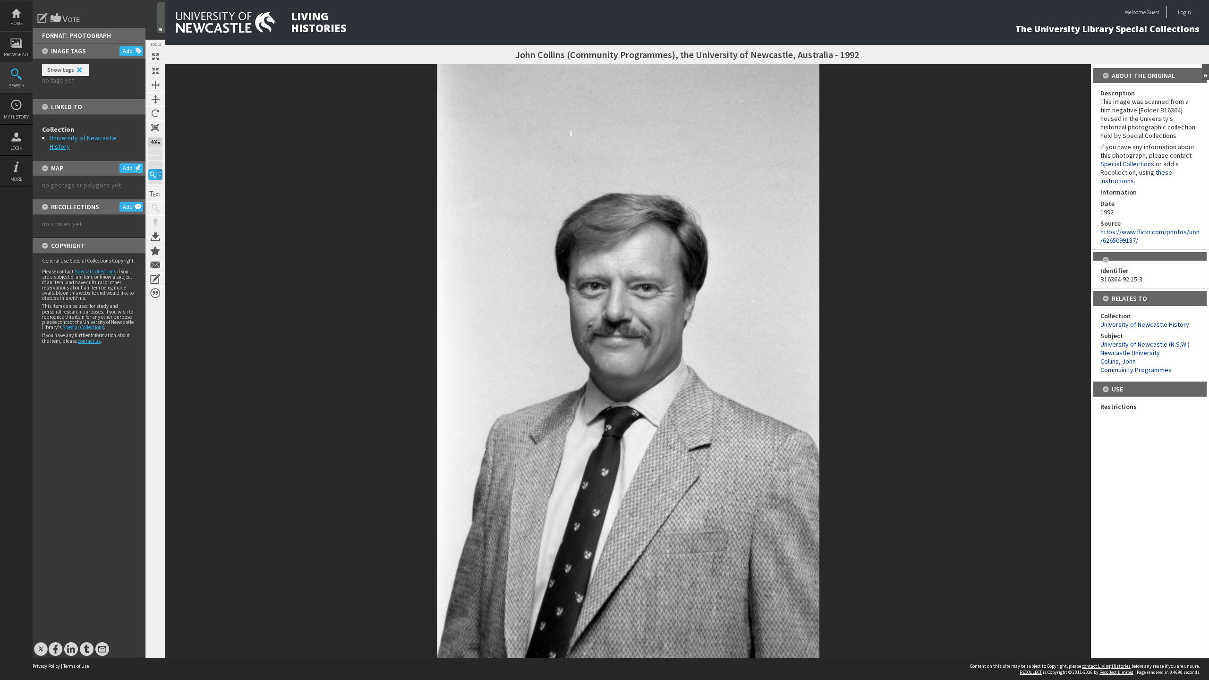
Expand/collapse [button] (1205, 72)
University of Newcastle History (1144, 324)
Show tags (60, 69)
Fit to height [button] (155, 99)
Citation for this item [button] (155, 293)
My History (16, 117)
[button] (155, 174)
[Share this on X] (41, 644)
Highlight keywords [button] (155, 222)
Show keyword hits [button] (155, 208)
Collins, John (1118, 361)
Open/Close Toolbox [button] (161, 17)
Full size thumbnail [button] (155, 57)
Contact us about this (155, 265)
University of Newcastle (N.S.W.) (1145, 344)
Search (17, 86)
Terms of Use (76, 666)
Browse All (16, 54)
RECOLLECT (1031, 672)
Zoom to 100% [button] (155, 127)
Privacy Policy (46, 666)
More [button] (16, 179)
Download (155, 237)
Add (128, 50)
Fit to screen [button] (155, 71)
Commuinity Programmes (1136, 370)
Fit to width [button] (155, 85)
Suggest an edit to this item (42, 18)
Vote (65, 18)
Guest (1153, 12)
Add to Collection (155, 251)
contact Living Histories (1106, 666)
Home (16, 23)
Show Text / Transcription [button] (155, 194)
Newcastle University (1130, 352)
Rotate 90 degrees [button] (155, 113)
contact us (89, 341)
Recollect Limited (1116, 672)
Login (16, 148)
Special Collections (95, 271)
